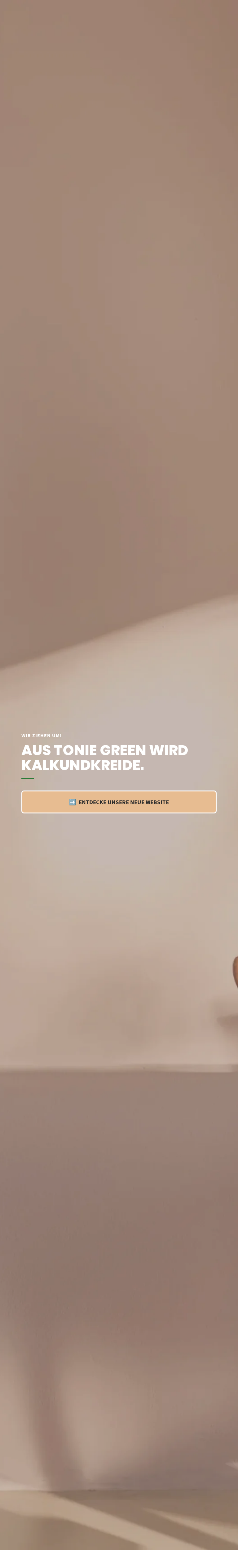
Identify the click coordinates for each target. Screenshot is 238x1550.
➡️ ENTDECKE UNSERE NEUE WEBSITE (119, 802)
